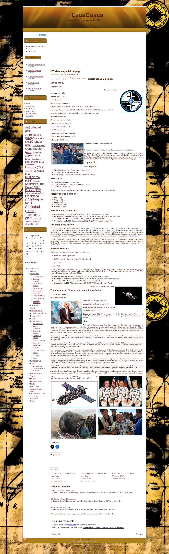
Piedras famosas (36, 381)
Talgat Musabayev (60, 170)
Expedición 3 (105, 239)
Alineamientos (38, 324)
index (29, 171)
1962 (139, 327)
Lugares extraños (36, 321)
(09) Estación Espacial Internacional (63, 499)
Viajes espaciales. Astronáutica (84, 290)
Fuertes (32, 319)
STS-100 (112, 232)
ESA (109, 243)
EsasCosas (87, 15)
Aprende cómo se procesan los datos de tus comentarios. (103, 528)
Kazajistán (85, 170)
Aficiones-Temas (33, 268)
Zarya (106, 276)
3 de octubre (63, 110)
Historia (34, 167)
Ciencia (33, 308)
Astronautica (34, 274)
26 (33, 251)
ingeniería (61, 329)
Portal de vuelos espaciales (64, 256)
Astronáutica (88, 514)
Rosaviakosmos (65, 123)
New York (103, 325)
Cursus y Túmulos (39, 350)
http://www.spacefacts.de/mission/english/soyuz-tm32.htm (71, 378)
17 (27, 248)
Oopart (32, 187)
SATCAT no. (55, 130)
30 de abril (72, 214)
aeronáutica (80, 329)
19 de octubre (77, 216)
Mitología (36, 181)
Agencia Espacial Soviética (106, 307)
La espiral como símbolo (36, 65)
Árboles (33, 271)
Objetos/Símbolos (36, 373)
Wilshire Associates (84, 338)
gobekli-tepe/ (30, 106)
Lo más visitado (33, 57)
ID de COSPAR (56, 127)
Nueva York (106, 304)
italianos (138, 325)
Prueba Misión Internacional (123, 473)
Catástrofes (34, 305)
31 (27, 254)
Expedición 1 (128, 236)
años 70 (61, 336)
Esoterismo (35, 161)
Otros (34, 358)
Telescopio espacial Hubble (60, 507)
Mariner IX (88, 332)
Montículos (36, 355)
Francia (88, 184)
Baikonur (88, 106)
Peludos (33, 378)
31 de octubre (77, 221)
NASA (96, 331)
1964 (106, 329)
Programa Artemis (39, 296)
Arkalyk (110, 110)
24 (27, 251)
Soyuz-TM (72, 137)
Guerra (30, 164)
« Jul (26, 256)
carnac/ (28, 103)
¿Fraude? (31, 224)
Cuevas (35, 348)
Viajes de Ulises (33, 83)
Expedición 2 (67, 271)
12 (33, 246)
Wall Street (99, 336)
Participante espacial (73, 175)
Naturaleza (35, 183)
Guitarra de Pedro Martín (36, 46)
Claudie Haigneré (60, 184)
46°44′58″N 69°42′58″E (92, 110)
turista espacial (124, 159)
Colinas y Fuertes (39, 340)
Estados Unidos (89, 175)
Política (33, 190)
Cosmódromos (38, 276)
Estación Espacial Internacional (95, 157)
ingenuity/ (29, 116)
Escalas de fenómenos (38, 313)
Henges (35, 353)
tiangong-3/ (30, 108)
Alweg (30, 49)
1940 (105, 301)
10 (27, 246)
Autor (82, 539)
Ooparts (33, 376)
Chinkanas (32, 52)
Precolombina (34, 193)
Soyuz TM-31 (102, 234)
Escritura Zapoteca (34, 71)
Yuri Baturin (58, 172)
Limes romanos (38, 366)
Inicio (78, 539)
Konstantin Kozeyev (61, 187)
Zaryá (107, 214)
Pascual (75, 74)
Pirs (102, 219)
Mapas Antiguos (35, 361)
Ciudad (39, 145)
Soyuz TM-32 (95, 311)
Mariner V (77, 332)
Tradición (37, 219)
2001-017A (66, 127)
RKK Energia (64, 140)
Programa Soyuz (56, 86)
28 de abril (65, 106)
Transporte (32, 221)
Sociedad (32, 209)
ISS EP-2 (139, 271)
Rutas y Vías (34, 386)
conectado (72, 525)
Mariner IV (68, 332)
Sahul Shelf (56, 534)
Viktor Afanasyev (60, 182)
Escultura (37, 159)
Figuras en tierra (35, 316)
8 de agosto (96, 301)
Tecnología (112, 514)
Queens (98, 304)
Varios (32, 401)
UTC (83, 106)
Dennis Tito (94, 159)
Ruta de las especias (35, 89)
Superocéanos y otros (37, 393)
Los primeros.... (66, 514)
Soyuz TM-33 (55, 245)
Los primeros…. (38, 288)
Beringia (139, 534)
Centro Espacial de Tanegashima (62, 491)
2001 (73, 106)
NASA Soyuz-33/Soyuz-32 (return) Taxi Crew (66, 252)
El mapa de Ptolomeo (35, 77)
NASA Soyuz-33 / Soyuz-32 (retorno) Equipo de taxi (72, 259)
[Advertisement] (97, 49)
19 (33, 248)
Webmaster (88, 539)
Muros (32, 363)
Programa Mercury (39, 298)
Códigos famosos (36, 311)
